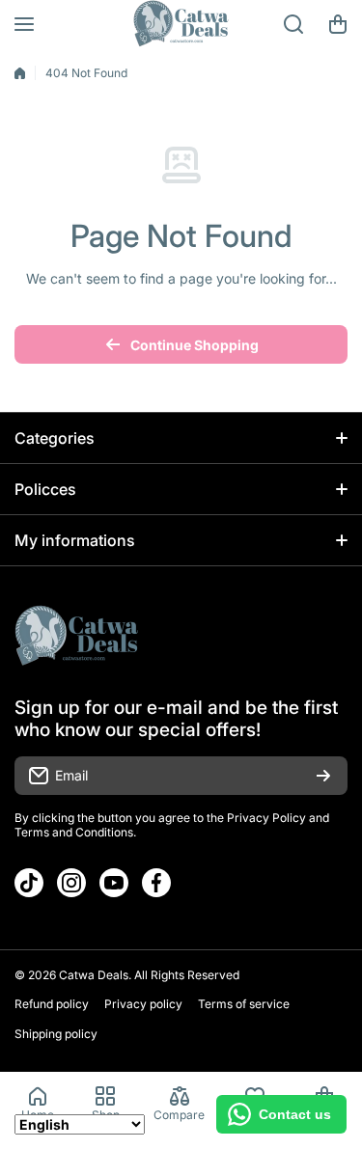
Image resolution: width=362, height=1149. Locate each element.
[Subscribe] (323, 775)
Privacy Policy (266, 817)
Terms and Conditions (73, 832)
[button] (338, 24)
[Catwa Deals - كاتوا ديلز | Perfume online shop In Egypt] (181, 24)
